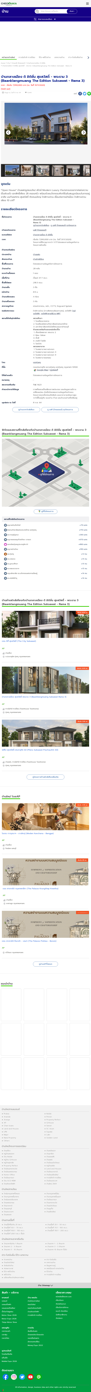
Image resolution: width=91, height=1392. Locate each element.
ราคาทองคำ (6, 1331)
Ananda (7, 1116)
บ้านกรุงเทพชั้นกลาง (11, 1196)
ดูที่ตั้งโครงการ (47, 511)
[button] (83, 132)
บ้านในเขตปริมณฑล (11, 1199)
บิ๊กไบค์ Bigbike (7, 1311)
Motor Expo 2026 (9, 1318)
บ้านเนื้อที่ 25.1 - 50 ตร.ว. (56, 1224)
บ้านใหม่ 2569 (51, 1183)
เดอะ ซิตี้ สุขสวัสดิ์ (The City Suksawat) (19, 641)
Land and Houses (11, 1128)
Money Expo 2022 (35, 1345)
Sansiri (49, 1125)
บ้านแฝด (36, 254)
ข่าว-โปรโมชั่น (51, 1259)
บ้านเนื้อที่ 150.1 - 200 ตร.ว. (57, 1230)
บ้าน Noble (8, 1156)
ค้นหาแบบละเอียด (45, 19)
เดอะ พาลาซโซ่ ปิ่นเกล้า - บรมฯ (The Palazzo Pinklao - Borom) (29, 941)
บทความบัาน (59, 57)
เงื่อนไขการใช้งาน (62, 1307)
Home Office (9, 1174)
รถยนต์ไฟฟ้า (6, 1304)
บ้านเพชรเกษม (9, 1202)
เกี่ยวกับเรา (60, 1300)
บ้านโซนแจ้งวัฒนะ (53, 1162)
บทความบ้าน (50, 1262)
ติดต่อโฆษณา (61, 1304)
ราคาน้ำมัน (5, 1338)
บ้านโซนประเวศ (51, 1180)
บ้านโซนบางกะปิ (52, 1171)
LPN (5, 1131)
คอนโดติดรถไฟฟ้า (34, 1308)
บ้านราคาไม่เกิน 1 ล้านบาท (13, 1243)
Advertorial (8, 1268)
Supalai (49, 1131)
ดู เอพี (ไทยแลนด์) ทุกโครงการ (63, 225)
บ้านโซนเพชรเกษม (10, 1171)
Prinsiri (49, 1116)
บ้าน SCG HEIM (10, 1180)
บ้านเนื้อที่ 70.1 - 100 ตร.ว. (57, 1227)
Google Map (42, 370)
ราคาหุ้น (4, 1334)
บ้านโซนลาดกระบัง (10, 1168)
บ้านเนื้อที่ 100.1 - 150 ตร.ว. (14, 1230)
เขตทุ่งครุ (37, 362)
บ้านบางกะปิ (8, 1205)
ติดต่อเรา (59, 1318)
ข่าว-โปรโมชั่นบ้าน (75, 57)
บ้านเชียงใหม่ (51, 1211)
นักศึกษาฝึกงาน (61, 1314)
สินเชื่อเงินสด (32, 1331)
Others (7, 1140)
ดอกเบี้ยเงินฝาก (33, 1338)
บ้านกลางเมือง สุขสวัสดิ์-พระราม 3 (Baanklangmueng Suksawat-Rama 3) (34, 696)
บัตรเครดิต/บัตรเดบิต (36, 1334)
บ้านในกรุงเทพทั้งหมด (12, 1193)
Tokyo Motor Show (9, 1322)
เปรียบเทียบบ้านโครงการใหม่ (14, 1277)
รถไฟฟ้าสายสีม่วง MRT (51, 313)
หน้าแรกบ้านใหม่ (8, 57)
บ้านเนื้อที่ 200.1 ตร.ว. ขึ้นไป (14, 1233)
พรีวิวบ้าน (7, 1274)
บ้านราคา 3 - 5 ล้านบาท (56, 1246)
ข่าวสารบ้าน (8, 1259)
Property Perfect (53, 1119)
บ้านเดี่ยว (7, 1150)
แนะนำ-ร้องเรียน (62, 1311)
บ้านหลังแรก (51, 1150)
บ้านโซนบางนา (9, 1177)
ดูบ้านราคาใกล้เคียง (41, 225)
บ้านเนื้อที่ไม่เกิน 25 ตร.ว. (13, 1224)
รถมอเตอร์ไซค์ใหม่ (8, 1308)
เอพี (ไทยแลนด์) (39, 230)
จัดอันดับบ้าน (8, 1265)
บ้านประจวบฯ (8, 1211)
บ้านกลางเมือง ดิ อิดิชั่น (43, 234)
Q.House (50, 1122)
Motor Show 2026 (9, 1315)
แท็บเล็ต (5, 1357)
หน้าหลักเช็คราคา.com (63, 1296)
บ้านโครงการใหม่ (34, 1301)
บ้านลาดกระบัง (51, 1202)
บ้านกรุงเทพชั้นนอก (53, 1196)
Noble (48, 1113)
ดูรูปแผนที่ (54, 370)
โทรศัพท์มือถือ (7, 1354)
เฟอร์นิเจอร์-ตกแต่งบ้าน (55, 1268)
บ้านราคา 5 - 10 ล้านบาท (13, 1249)
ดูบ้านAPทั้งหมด (45, 964)
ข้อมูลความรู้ (50, 1265)
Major (6, 1134)
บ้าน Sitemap (44, 1285)
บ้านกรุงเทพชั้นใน (52, 1193)
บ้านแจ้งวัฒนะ (51, 1205)
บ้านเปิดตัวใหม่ (9, 1262)
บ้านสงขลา (7, 1214)
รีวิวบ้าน (49, 1271)
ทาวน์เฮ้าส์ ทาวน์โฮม (27, 57)
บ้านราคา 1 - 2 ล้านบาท (55, 1243)
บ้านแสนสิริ (50, 1156)
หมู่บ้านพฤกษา (9, 1153)
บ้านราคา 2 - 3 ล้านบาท (12, 1246)
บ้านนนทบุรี (8, 1208)
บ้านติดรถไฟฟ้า (9, 1183)
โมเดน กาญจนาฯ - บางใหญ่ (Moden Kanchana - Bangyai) (28, 833)
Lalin (48, 1134)
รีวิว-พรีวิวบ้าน (45, 57)
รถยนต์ (4, 1301)
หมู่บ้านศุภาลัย (9, 1162)
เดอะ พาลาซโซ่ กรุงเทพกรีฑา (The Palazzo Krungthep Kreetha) (30, 888)
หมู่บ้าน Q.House (10, 1159)
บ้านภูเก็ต (49, 1208)
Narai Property (10, 1137)
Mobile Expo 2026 (9, 1361)
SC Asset (50, 1128)
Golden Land (51, 1137)
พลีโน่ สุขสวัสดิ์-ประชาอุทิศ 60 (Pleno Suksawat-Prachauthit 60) (30, 750)
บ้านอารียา (50, 1153)
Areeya (7, 1119)
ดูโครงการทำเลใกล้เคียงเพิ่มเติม (45, 777)
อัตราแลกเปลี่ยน (33, 1341)
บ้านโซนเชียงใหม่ (52, 1174)
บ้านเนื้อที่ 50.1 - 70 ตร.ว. (13, 1227)
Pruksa (6, 1113)
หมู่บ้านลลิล (50, 1165)
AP (3, 648)
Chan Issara (8, 1125)
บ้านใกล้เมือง (38, 259)
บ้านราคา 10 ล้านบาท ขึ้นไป (57, 1249)
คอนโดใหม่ (31, 1304)
